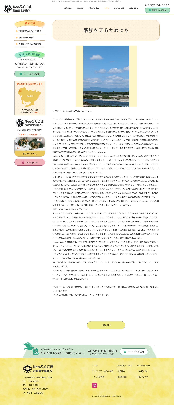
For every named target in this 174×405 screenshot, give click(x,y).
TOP (95, 365)
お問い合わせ (142, 377)
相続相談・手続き (125, 365)
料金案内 (80, 8)
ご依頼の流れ (93, 8)
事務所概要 (133, 8)
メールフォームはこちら (33, 392)
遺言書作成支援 (26, 37)
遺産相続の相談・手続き (30, 30)
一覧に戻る (106, 325)
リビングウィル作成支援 (30, 43)
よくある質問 (119, 8)
